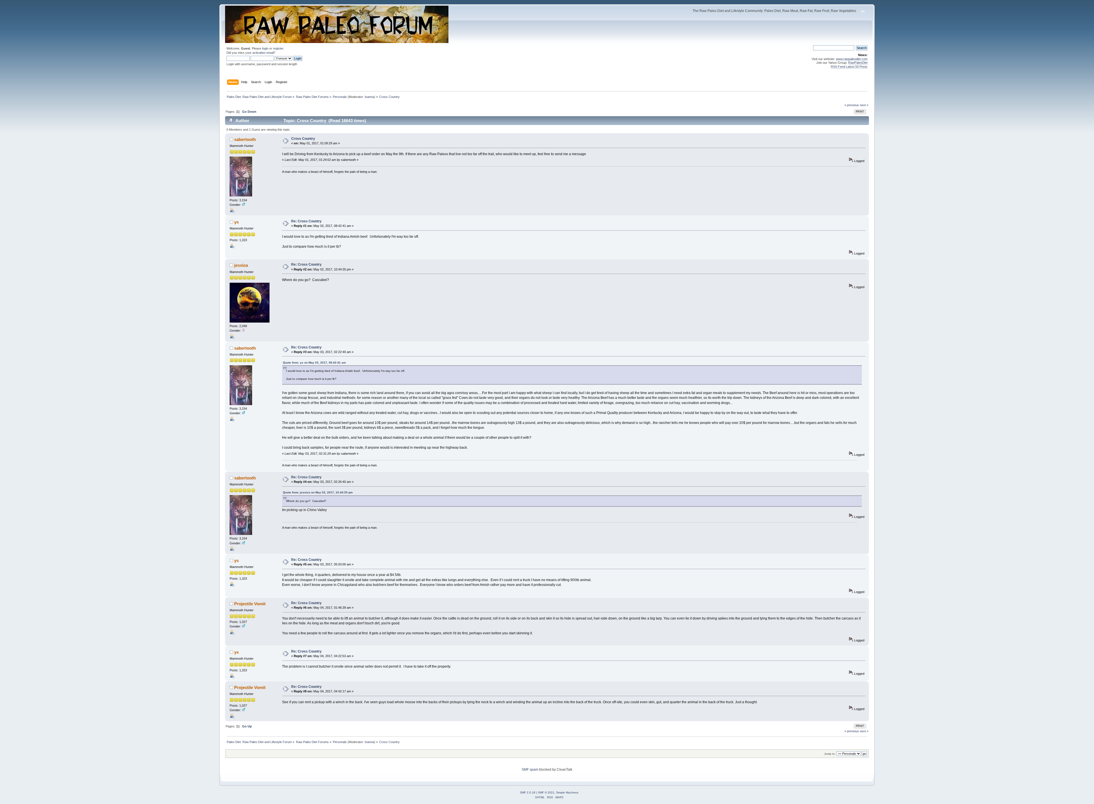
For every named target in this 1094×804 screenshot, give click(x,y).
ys (236, 222)
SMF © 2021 (546, 792)
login (265, 48)
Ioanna (369, 97)
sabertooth (245, 139)
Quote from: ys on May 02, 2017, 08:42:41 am (314, 362)
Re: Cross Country (306, 221)
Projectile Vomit (250, 603)
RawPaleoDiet (858, 62)
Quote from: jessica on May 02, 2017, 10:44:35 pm (318, 492)
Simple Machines (567, 792)
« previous (851, 105)
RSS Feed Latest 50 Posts (849, 66)
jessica (241, 265)
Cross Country (303, 139)
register (278, 48)
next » (864, 105)
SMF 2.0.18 (527, 792)
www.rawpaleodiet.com (852, 59)
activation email (263, 52)
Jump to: (830, 753)
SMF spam (530, 770)
